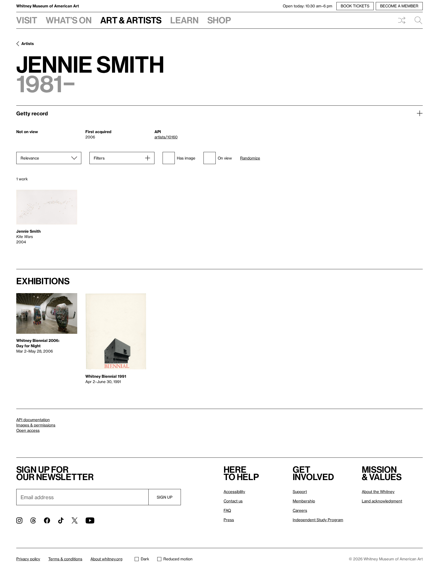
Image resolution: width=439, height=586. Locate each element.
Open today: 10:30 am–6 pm (307, 6)
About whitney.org (106, 559)
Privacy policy (28, 559)
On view (225, 158)
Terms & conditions (65, 559)
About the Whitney (378, 491)
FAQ (227, 510)
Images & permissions (35, 425)
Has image (186, 158)
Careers (300, 510)
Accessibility (234, 491)
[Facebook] (47, 520)
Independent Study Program (318, 519)
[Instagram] (19, 520)
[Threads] (33, 520)
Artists (27, 43)
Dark (145, 559)
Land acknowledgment (382, 501)
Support (300, 491)
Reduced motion (178, 559)
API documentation (33, 419)
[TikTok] (61, 520)
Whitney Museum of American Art (47, 6)
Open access (28, 430)
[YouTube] (90, 520)
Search (416, 20)
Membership (304, 501)
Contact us (233, 501)
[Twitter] (75, 520)
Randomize (250, 158)
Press (229, 519)
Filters (99, 158)
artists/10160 (166, 137)
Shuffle (401, 20)
